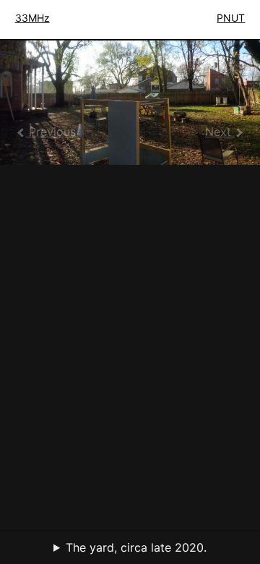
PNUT (231, 18)
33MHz (32, 18)
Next (220, 131)
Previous (50, 131)
